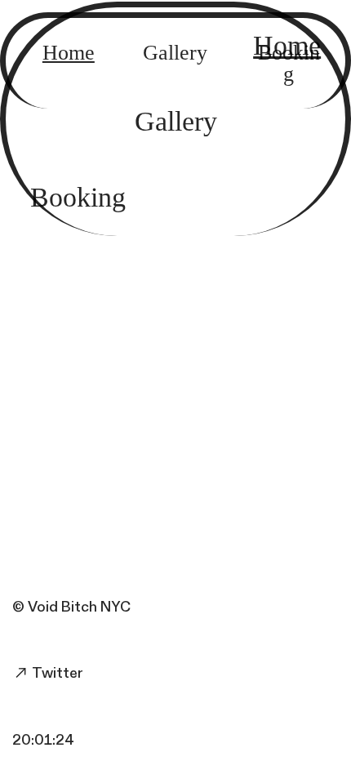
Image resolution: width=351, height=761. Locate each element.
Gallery (176, 122)
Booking (78, 197)
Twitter (56, 673)
